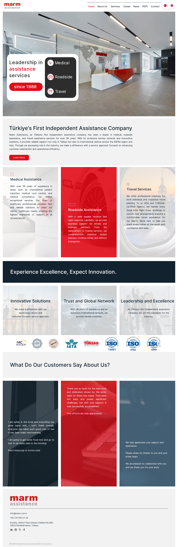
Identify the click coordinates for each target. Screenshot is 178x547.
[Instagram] (15, 529)
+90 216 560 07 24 (19, 518)
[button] (115, 6)
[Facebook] (24, 529)
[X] (19, 529)
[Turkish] (165, 5)
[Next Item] (159, 343)
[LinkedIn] (11, 529)
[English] (172, 5)
